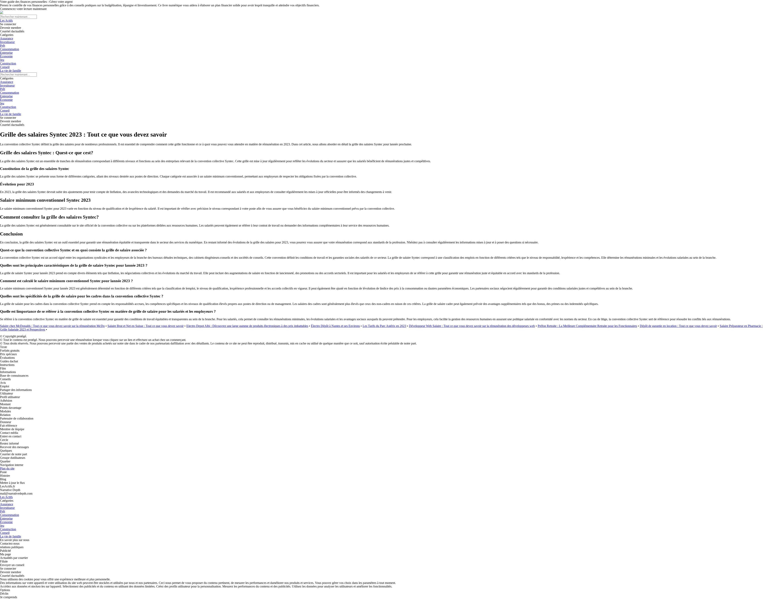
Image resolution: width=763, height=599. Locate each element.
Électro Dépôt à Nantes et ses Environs (335, 326)
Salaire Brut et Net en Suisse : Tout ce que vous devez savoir (145, 326)
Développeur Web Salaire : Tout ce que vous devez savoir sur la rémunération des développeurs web (472, 326)
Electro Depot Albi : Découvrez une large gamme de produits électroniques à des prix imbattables (247, 326)
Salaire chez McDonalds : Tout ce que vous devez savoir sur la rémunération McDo (52, 326)
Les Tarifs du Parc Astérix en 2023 (384, 326)
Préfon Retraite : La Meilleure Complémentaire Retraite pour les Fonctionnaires (587, 326)
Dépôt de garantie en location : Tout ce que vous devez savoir (678, 326)
